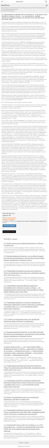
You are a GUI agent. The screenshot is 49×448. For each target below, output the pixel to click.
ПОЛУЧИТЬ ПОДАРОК (9, 225)
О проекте (21, 442)
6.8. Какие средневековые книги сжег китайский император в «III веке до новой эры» (21, 398)
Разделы (27, 442)
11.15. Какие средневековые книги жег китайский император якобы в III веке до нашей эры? (21, 320)
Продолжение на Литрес (9, 231)
